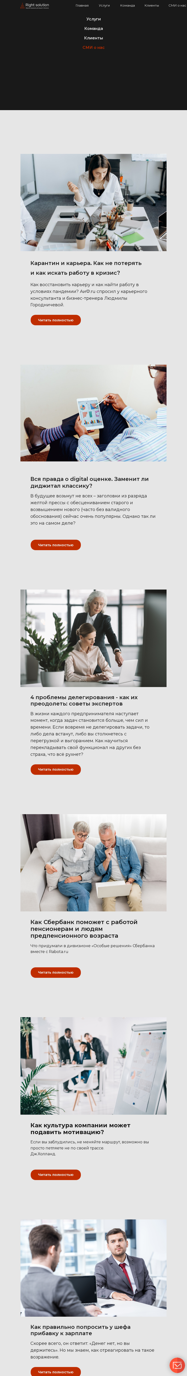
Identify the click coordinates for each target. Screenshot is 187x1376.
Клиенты (152, 5)
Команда (127, 5)
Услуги (104, 5)
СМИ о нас (177, 5)
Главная (82, 5)
